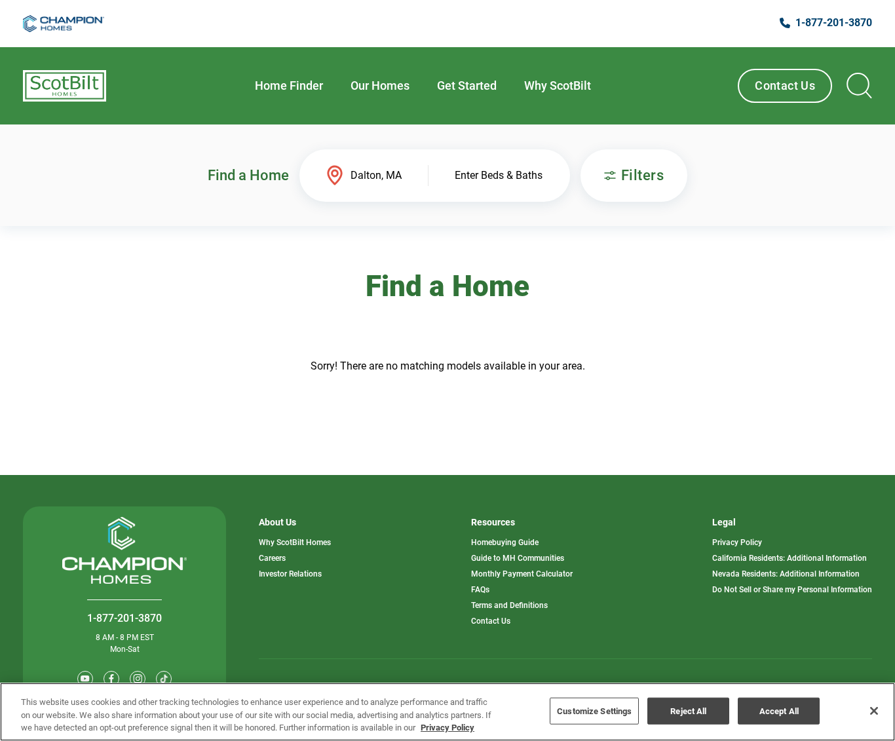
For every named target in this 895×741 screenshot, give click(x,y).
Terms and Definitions (509, 605)
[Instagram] (137, 679)
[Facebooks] (111, 679)
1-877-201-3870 (124, 618)
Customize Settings (594, 710)
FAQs (480, 589)
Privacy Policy (737, 542)
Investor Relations (290, 574)
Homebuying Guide (505, 542)
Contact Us (785, 85)
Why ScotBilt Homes (295, 542)
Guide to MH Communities (517, 558)
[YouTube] (85, 679)
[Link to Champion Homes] (63, 23)
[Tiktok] (164, 679)
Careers (272, 558)
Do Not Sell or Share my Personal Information (792, 589)
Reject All (688, 710)
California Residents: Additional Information (789, 558)
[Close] (874, 710)
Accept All (779, 710)
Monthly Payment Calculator (522, 574)
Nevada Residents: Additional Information (786, 574)
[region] (447, 712)
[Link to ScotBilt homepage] (64, 86)
